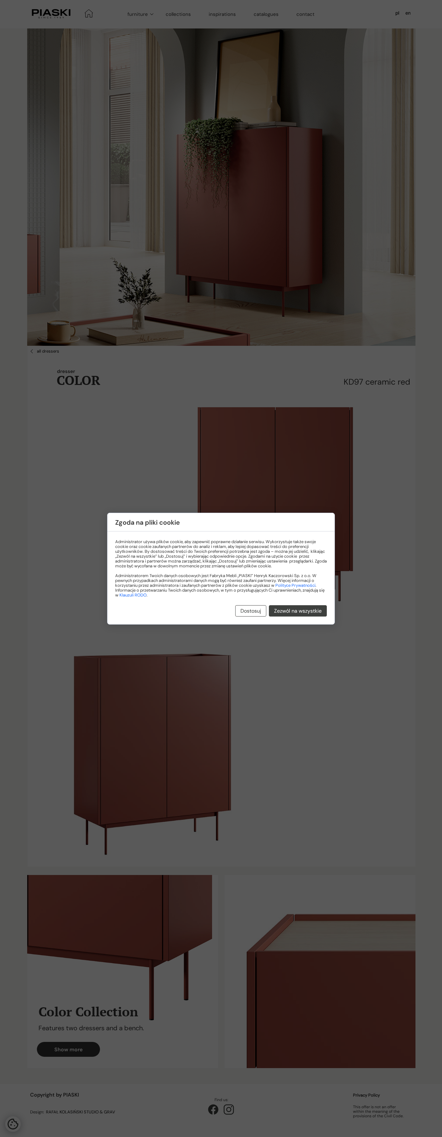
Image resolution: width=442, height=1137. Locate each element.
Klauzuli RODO (133, 595)
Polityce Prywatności (295, 585)
